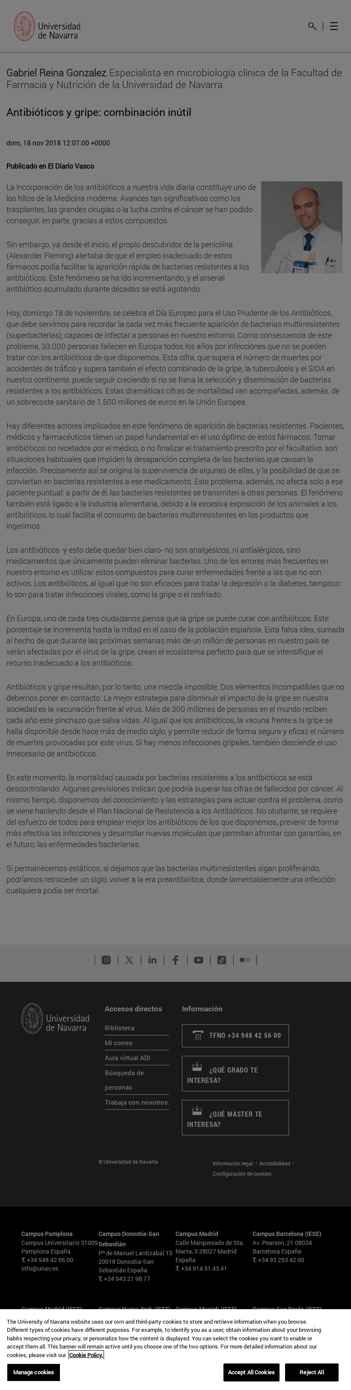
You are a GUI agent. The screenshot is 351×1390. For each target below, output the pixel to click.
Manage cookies (33, 1372)
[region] (175, 1349)
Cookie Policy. (86, 1355)
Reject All (312, 1372)
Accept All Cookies (251, 1372)
